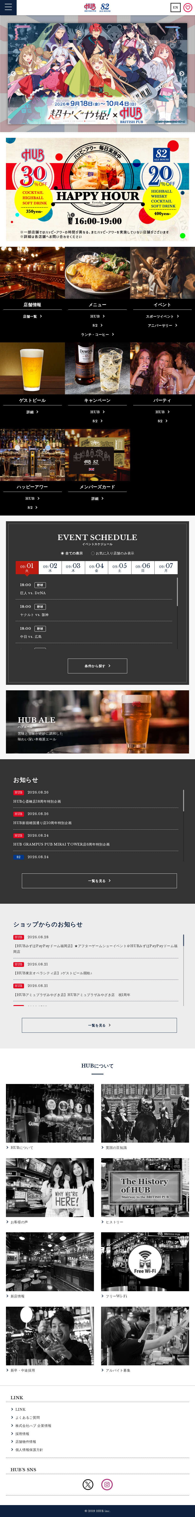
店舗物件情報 (25, 1442)
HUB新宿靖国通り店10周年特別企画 (42, 823)
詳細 (30, 412)
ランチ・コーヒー (95, 334)
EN (175, 7)
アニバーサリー (160, 325)
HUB (95, 316)
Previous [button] (13, 74)
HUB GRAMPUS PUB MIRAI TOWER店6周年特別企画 (61, 844)
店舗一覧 (30, 316)
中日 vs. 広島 (31, 637)
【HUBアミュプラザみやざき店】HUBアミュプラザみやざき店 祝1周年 (72, 995)
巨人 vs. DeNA (33, 593)
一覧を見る (97, 881)
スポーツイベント (160, 316)
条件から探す (95, 666)
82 (95, 325)
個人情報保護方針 (29, 1450)
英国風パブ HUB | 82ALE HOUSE (97, 8)
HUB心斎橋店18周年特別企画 (37, 801)
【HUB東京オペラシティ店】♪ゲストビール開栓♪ (52, 973)
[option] (97, 73)
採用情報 (22, 1434)
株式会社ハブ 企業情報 (33, 1426)
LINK (20, 1409)
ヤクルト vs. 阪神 (34, 615)
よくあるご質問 (27, 1417)
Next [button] (182, 74)
